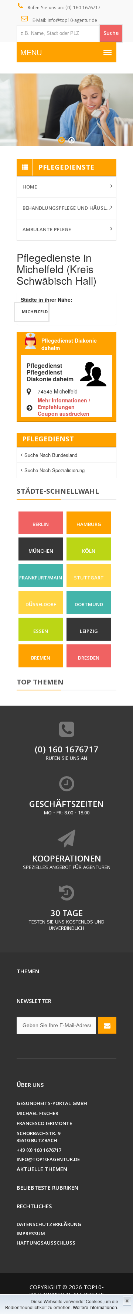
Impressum (31, 1234)
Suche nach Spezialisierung (54, 470)
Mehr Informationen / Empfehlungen (64, 403)
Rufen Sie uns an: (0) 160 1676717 (63, 8)
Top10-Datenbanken (66, 1291)
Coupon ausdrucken (63, 413)
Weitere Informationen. (95, 1307)
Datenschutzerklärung (49, 1225)
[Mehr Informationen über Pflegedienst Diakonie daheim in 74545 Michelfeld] (93, 373)
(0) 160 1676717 (66, 751)
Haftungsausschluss (46, 1244)
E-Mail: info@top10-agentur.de (64, 21)
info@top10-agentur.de (48, 1160)
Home (30, 187)
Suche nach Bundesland (50, 454)
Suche (111, 33)
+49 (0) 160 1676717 (39, 1151)
